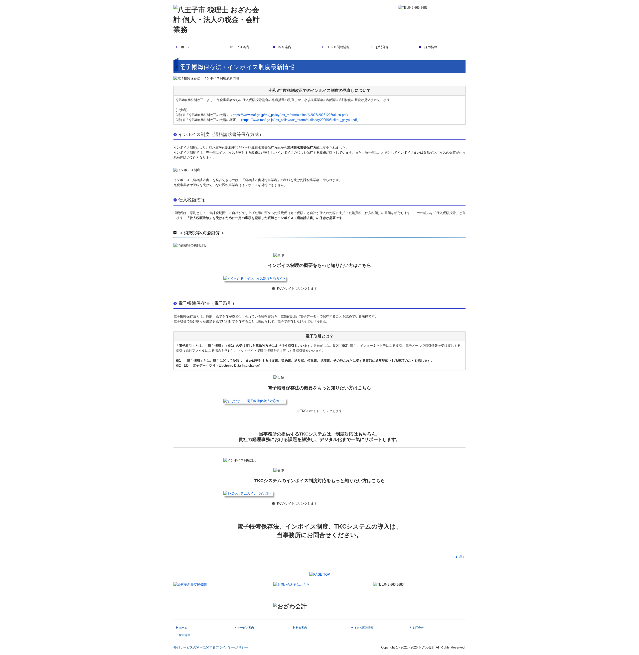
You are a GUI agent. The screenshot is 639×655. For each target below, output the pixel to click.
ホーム (186, 47)
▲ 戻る (460, 557)
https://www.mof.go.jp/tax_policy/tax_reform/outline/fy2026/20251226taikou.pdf (289, 115)
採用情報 (430, 47)
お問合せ (382, 47)
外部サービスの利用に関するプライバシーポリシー (210, 647)
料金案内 (284, 47)
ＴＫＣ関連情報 (338, 47)
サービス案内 (239, 47)
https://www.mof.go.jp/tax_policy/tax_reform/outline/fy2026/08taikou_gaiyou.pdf (299, 120)
